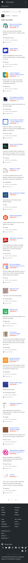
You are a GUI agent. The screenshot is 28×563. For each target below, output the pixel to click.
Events (16, 521)
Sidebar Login (13, 309)
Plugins (16, 512)
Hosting (3, 512)
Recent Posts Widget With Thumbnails (16, 25)
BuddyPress (5, 538)
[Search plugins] (19, 11)
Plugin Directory (5, 6)
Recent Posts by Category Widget (15, 428)
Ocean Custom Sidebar (16, 144)
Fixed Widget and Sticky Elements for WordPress (17, 98)
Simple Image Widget (16, 215)
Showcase (17, 507)
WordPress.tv (5, 526)
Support (3, 521)
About (2, 507)
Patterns (17, 514)
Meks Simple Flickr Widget (17, 193)
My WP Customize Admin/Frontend (15, 359)
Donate (17, 524)
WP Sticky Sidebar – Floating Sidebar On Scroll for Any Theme (17, 265)
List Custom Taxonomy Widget (15, 332)
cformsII (12, 474)
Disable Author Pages (16, 382)
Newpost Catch (14, 288)
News (2, 510)
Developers (4, 524)
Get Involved (18, 519)
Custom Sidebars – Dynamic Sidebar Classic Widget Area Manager (17, 73)
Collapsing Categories (16, 403)
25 (16, 500)
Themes (17, 510)
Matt (3, 533)
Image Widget (14, 48)
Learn (2, 519)
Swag (17, 526)
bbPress (4, 535)
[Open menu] (26, 2)
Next (19, 500)
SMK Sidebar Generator (16, 238)
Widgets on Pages (15, 168)
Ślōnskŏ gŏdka (8, 544)
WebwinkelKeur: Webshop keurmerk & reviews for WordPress (17, 451)
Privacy (3, 514)
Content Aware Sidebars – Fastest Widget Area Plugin (17, 120)
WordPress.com (6, 531)
